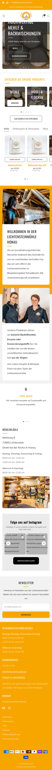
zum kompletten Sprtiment (26, 118)
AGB (4, 725)
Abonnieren (26, 614)
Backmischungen (19, 56)
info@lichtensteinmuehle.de (22, 2)
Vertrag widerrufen (10, 739)
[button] (23, 67)
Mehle (15, 48)
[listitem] (26, 7)
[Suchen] (48, 15)
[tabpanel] (26, 157)
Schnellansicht (15, 159)
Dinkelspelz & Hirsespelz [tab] (26, 128)
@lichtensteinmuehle (26, 561)
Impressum (7, 717)
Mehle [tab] (6, 128)
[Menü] (3, 16)
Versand (6, 730)
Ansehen (15, 103)
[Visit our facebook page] (3, 3)
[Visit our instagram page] (7, 3)
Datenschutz (7, 721)
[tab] (23, 421)
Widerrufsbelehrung (11, 734)
